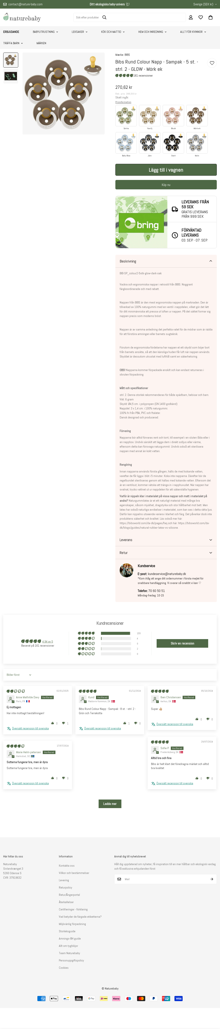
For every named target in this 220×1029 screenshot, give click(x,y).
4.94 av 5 (47, 641)
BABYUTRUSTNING (44, 32)
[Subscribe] (212, 879)
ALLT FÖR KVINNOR (191, 32)
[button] (210, 17)
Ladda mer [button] (110, 803)
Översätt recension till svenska (30, 728)
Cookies (64, 968)
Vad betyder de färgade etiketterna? (80, 917)
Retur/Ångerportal (69, 895)
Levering (64, 880)
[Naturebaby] (22, 17)
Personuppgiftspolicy (71, 960)
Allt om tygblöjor (68, 946)
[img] (16, 691)
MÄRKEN (41, 43)
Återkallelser (66, 902)
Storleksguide (67, 931)
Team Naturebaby (69, 953)
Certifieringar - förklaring (73, 909)
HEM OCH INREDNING (150, 32)
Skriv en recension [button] (182, 643)
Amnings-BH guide (70, 938)
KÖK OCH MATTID (111, 32)
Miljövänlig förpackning (72, 924)
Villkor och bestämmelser (74, 873)
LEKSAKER (78, 32)
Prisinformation (123, 102)
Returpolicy (65, 887)
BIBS (127, 55)
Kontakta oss (67, 866)
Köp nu (166, 185)
